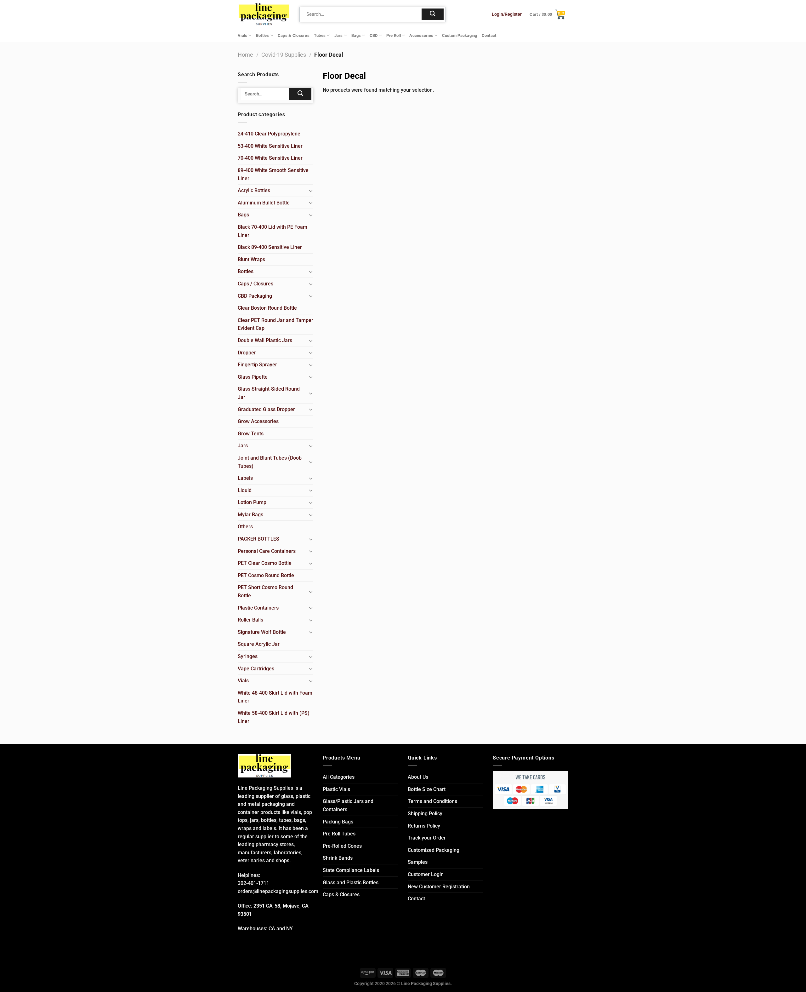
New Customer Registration (439, 887)
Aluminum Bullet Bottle (264, 203)
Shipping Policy (425, 814)
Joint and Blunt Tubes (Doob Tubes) (270, 462)
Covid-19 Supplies (283, 54)
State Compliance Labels (351, 870)
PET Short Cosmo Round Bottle (265, 591)
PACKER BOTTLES (258, 539)
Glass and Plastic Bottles (350, 883)
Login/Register (507, 14)
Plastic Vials (336, 789)
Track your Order (427, 838)
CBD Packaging (255, 296)
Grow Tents (251, 434)
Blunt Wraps (251, 259)
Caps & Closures (293, 35)
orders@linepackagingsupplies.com (278, 891)
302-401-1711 (253, 883)
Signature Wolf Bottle (262, 632)
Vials (242, 35)
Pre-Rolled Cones (342, 846)
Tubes (320, 35)
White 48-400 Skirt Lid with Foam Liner (275, 697)
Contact (489, 35)
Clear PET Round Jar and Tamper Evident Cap (275, 324)
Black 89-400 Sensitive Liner (270, 247)
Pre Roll (393, 35)
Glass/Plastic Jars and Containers (348, 805)
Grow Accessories (258, 421)
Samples (418, 862)
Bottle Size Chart (427, 789)
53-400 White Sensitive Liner (270, 146)
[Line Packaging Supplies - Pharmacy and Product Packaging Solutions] (264, 14)
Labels (245, 478)
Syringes (248, 656)
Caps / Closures (255, 284)
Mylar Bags (250, 515)
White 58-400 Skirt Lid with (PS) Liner (273, 717)
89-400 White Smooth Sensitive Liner (273, 174)
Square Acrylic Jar (259, 644)
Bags (356, 35)
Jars (338, 35)
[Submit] (433, 14)
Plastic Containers (258, 608)
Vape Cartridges (256, 669)
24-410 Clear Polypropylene (269, 134)
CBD (374, 35)
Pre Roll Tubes (339, 834)
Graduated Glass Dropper (266, 409)
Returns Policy (424, 826)
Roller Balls (250, 620)
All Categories (339, 777)
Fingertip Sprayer (257, 365)
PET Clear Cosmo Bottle (265, 563)
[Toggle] (310, 190)
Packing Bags (338, 822)
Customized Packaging (433, 850)
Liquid (245, 490)
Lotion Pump (252, 502)
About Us (418, 777)
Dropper (247, 353)
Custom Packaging (459, 35)
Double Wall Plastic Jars (265, 340)
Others (245, 527)
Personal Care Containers (267, 551)
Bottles (262, 35)
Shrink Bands (338, 858)
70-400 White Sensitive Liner (270, 158)
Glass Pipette (253, 377)
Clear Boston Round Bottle (267, 308)
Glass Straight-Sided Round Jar (269, 393)
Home (245, 54)
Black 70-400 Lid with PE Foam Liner (272, 231)
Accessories (421, 35)
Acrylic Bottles (254, 190)
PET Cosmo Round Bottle (266, 575)
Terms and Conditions (432, 801)
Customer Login (426, 874)
